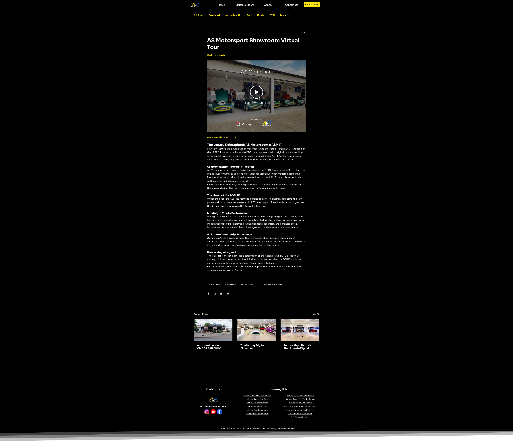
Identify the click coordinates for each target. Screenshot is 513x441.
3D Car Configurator (300, 417)
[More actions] (304, 33)
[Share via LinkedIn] (221, 293)
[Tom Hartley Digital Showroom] (256, 330)
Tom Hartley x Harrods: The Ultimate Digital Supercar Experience (298, 347)
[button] (244, 5)
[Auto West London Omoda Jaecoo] (213, 330)
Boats (260, 15)
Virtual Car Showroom (257, 410)
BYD (272, 15)
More (283, 15)
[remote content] (256, 96)
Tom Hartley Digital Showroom (252, 347)
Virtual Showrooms (249, 284)
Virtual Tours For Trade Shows (300, 399)
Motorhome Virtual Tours (300, 413)
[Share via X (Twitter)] (215, 293)
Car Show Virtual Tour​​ (257, 406)
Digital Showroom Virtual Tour (300, 410)
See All (316, 314)
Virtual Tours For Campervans (257, 395)
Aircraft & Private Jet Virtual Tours (300, 406)
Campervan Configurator (257, 413)
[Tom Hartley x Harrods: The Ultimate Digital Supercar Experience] (300, 330)
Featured (214, 15)
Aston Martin (233, 15)
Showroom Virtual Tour (272, 284)
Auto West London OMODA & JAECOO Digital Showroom (209, 347)
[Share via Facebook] (208, 293)
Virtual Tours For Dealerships (300, 395)
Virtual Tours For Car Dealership (222, 284)
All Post (198, 15)
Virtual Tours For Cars (257, 399)
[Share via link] (228, 293)
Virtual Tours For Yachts (300, 402)
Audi (249, 15)
